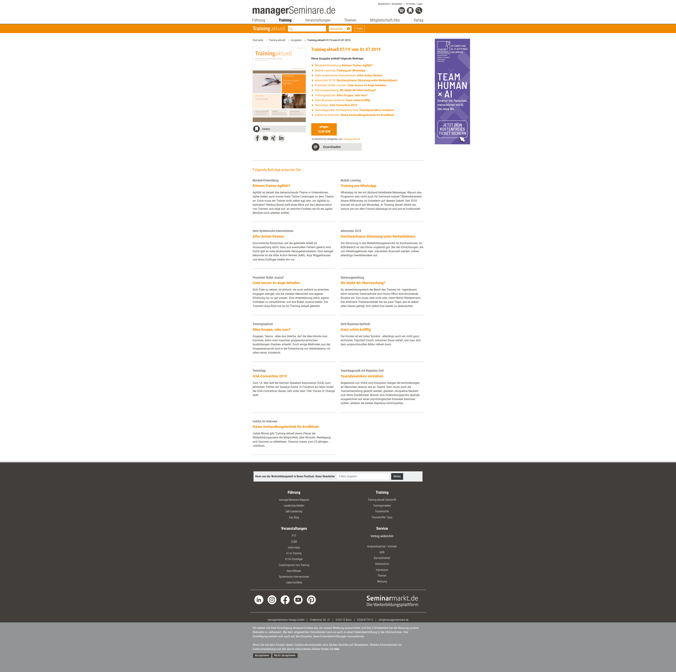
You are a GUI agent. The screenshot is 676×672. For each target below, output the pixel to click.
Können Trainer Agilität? (271, 186)
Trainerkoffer (382, 511)
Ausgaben (296, 40)
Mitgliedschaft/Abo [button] (385, 20)
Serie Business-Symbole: (342, 100)
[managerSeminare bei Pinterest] (311, 599)
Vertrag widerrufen (382, 536)
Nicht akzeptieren (285, 655)
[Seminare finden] (392, 601)
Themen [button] (350, 20)
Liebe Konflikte (294, 582)
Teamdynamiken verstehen (362, 376)
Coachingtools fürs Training (294, 565)
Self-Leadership (294, 511)
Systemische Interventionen (294, 576)
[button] (279, 129)
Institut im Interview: (355, 115)
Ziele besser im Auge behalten (276, 283)
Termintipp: (336, 105)
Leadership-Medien (294, 505)
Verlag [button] (418, 20)
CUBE (294, 541)
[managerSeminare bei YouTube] (298, 599)
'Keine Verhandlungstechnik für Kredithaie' (286, 427)
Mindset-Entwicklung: (344, 65)
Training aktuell (277, 40)
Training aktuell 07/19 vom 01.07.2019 (328, 40)
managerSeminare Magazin (294, 499)
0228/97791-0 (365, 619)
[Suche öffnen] (419, 10)
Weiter (397, 476)
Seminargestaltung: (345, 90)
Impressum (382, 569)
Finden (359, 28)
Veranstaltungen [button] (318, 20)
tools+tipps (294, 547)
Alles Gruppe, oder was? (271, 329)
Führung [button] (258, 20)
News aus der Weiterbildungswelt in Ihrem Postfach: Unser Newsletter (295, 476)
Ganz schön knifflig (356, 329)
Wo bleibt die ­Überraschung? (363, 283)
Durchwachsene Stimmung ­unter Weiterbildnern (378, 236)
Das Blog (294, 517)
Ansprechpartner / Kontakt (382, 546)
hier (336, 649)
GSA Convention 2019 (270, 376)
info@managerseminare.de (393, 619)
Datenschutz (382, 564)
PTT (294, 536)
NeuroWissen (294, 571)
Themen (382, 575)
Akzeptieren (262, 655)
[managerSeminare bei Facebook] (285, 599)
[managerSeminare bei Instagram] (272, 599)
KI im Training (294, 553)
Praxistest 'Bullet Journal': (350, 85)
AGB (382, 552)
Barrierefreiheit (382, 558)
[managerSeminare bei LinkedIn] (259, 599)
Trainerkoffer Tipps (382, 517)
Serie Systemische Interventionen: (348, 75)
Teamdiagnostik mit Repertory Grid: (354, 110)
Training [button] (285, 20)
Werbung (382, 581)
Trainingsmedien (382, 505)
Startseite (258, 40)
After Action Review (268, 236)
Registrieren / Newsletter (390, 3)
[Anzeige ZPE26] (452, 91)
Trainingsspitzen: (341, 95)
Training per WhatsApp (358, 186)
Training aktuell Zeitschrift (382, 499)
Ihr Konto (414, 3)
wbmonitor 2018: (356, 80)
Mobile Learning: (340, 70)
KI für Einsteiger (294, 559)
